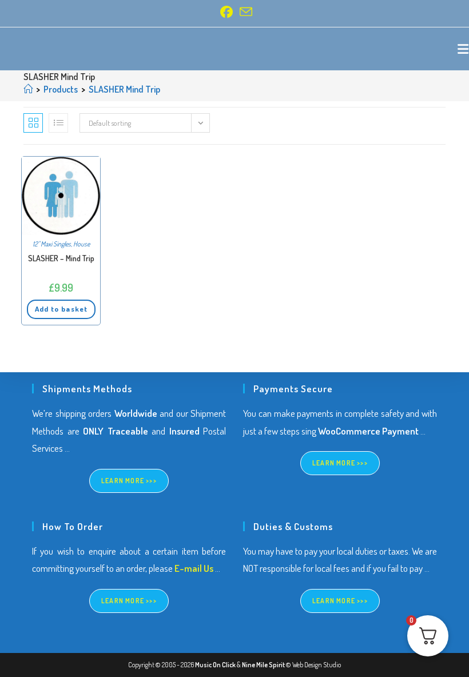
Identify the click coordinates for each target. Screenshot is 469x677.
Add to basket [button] (61, 308)
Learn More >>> (129, 480)
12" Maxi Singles (52, 244)
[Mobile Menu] (463, 49)
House (81, 244)
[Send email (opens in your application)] (244, 12)
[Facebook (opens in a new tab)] (226, 12)
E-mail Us (193, 568)
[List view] (58, 123)
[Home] (28, 89)
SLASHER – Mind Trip (61, 258)
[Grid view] (33, 123)
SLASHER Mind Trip (124, 89)
